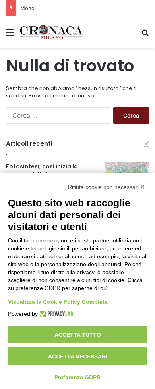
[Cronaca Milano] (51, 32)
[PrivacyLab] (55, 314)
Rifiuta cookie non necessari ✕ (106, 187)
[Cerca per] (145, 35)
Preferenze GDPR (77, 377)
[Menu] (10, 35)
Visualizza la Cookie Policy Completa (58, 302)
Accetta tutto (77, 335)
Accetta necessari (77, 356)
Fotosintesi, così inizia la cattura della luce (42, 170)
